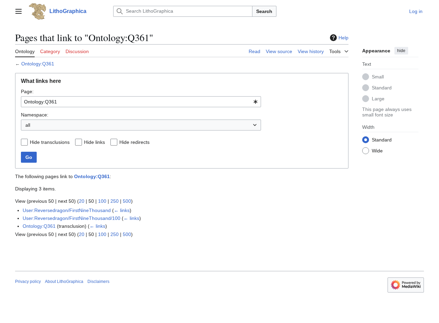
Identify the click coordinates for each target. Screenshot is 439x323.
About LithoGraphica (64, 281)
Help (343, 37)
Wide (377, 150)
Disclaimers (98, 281)
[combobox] (141, 101)
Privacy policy (28, 281)
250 (114, 201)
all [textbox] (27, 125)
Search (264, 11)
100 (102, 201)
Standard (382, 87)
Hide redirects (134, 142)
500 (127, 201)
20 (81, 201)
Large (378, 98)
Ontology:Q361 (37, 63)
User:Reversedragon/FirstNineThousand (67, 210)
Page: (27, 91)
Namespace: (34, 114)
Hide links (94, 142)
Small (378, 76)
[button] (18, 11)
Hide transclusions (50, 142)
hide (401, 50)
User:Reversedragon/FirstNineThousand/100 (71, 218)
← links (122, 210)
